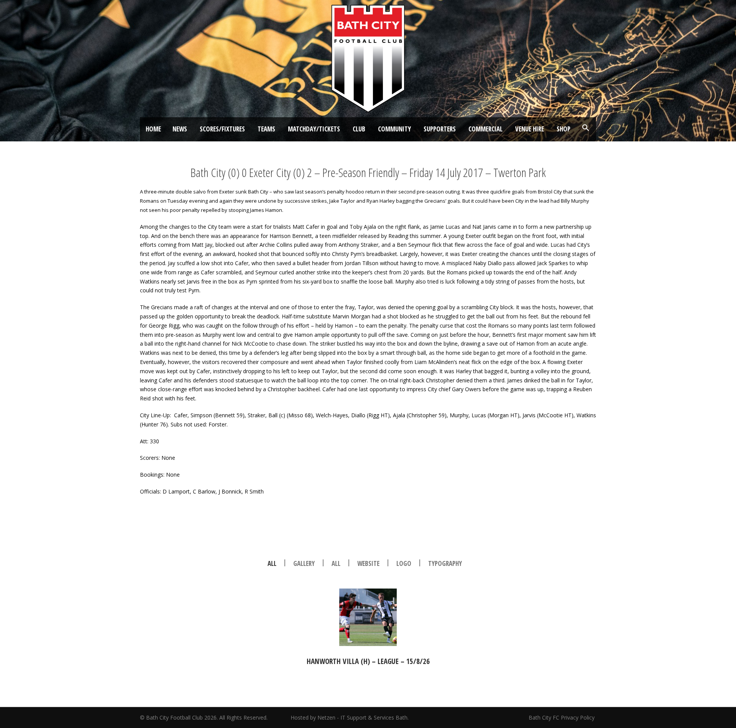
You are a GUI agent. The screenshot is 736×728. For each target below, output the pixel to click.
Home (153, 129)
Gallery (304, 563)
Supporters (440, 129)
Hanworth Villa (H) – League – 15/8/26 (368, 661)
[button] (585, 128)
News (179, 129)
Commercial (485, 129)
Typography (445, 563)
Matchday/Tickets (314, 129)
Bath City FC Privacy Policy (562, 717)
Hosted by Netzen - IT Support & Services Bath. (350, 717)
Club (359, 129)
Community (394, 129)
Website (368, 563)
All (272, 563)
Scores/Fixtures (222, 129)
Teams (266, 129)
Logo (403, 563)
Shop (563, 129)
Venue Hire (529, 129)
